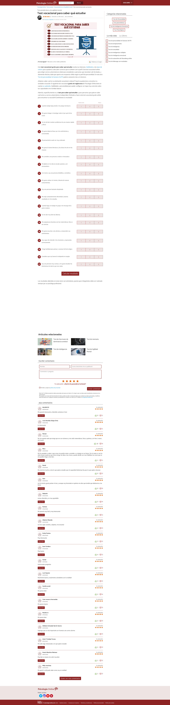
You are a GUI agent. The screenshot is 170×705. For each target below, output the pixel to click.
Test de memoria (93, 339)
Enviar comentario (94, 388)
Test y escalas (50, 7)
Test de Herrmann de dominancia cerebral (60, 340)
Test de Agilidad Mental (92, 350)
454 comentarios (69, 16)
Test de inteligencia (113, 46)
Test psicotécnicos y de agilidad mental (63, 7)
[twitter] (40, 695)
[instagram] (44, 695)
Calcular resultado (70, 273)
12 (97, 443)
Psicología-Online (41, 7)
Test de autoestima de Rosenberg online (120, 58)
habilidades (89, 67)
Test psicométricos (119, 23)
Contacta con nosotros (73, 703)
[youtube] (47, 695)
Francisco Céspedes (48, 20)
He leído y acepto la (50, 387)
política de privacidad (55, 388)
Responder (41, 416)
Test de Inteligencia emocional (117, 55)
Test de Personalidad (119, 19)
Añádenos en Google (96, 62)
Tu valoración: (58, 384)
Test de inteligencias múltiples (117, 52)
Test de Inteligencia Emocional (119, 26)
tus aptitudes (47, 86)
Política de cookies (109, 703)
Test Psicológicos (119, 30)
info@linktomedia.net (87, 397)
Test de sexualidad (113, 49)
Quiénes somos (63, 703)
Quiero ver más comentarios (70, 678)
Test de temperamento (115, 44)
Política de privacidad (99, 703)
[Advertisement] (70, 309)
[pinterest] (51, 695)
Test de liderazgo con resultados (117, 61)
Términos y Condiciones (86, 703)
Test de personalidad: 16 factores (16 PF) (50, 77)
